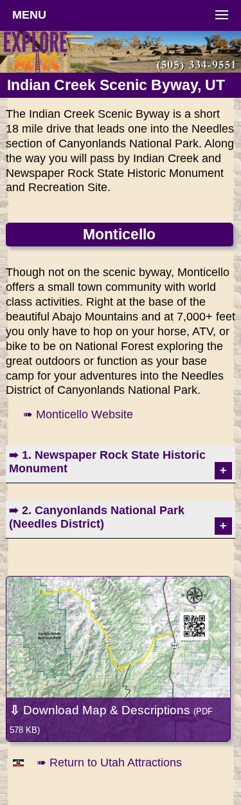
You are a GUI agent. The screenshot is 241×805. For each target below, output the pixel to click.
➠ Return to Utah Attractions (109, 762)
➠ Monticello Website (78, 414)
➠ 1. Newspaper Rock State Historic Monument (107, 462)
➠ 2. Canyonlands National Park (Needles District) (96, 517)
